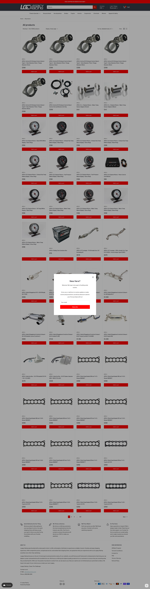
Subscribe (75, 307)
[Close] (93, 277)
